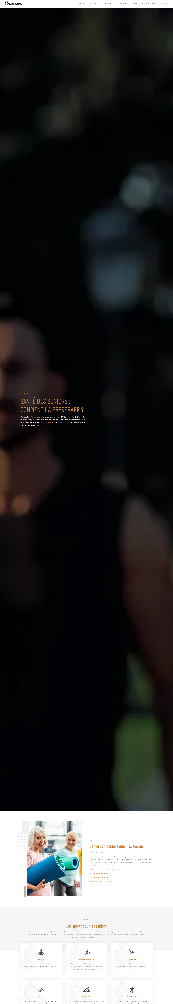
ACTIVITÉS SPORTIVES (87, 920)
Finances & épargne (122, 4)
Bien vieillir (24, 393)
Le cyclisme (86, 996)
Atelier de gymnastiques (100, 877)
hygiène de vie (48, 422)
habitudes (66, 422)
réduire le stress (60, 934)
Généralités (163, 4)
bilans (123, 862)
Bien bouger (82, 4)
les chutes (108, 934)
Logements (135, 4)
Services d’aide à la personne (101, 881)
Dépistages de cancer (99, 873)
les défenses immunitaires (82, 934)
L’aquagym (132, 959)
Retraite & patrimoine (149, 4)
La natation (41, 996)
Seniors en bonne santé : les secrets (117, 846)
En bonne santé (107, 4)
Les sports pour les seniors (86, 925)
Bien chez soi (94, 4)
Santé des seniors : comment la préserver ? (52, 405)
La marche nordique (86, 959)
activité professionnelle (36, 417)
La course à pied (132, 996)
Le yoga (41, 959)
